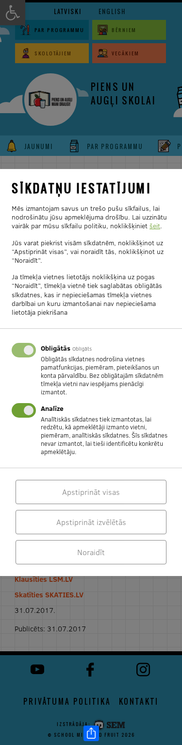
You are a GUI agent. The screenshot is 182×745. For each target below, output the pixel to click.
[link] (91, 733)
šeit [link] (154, 226)
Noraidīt (91, 552)
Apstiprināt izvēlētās (91, 522)
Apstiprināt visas (91, 492)
